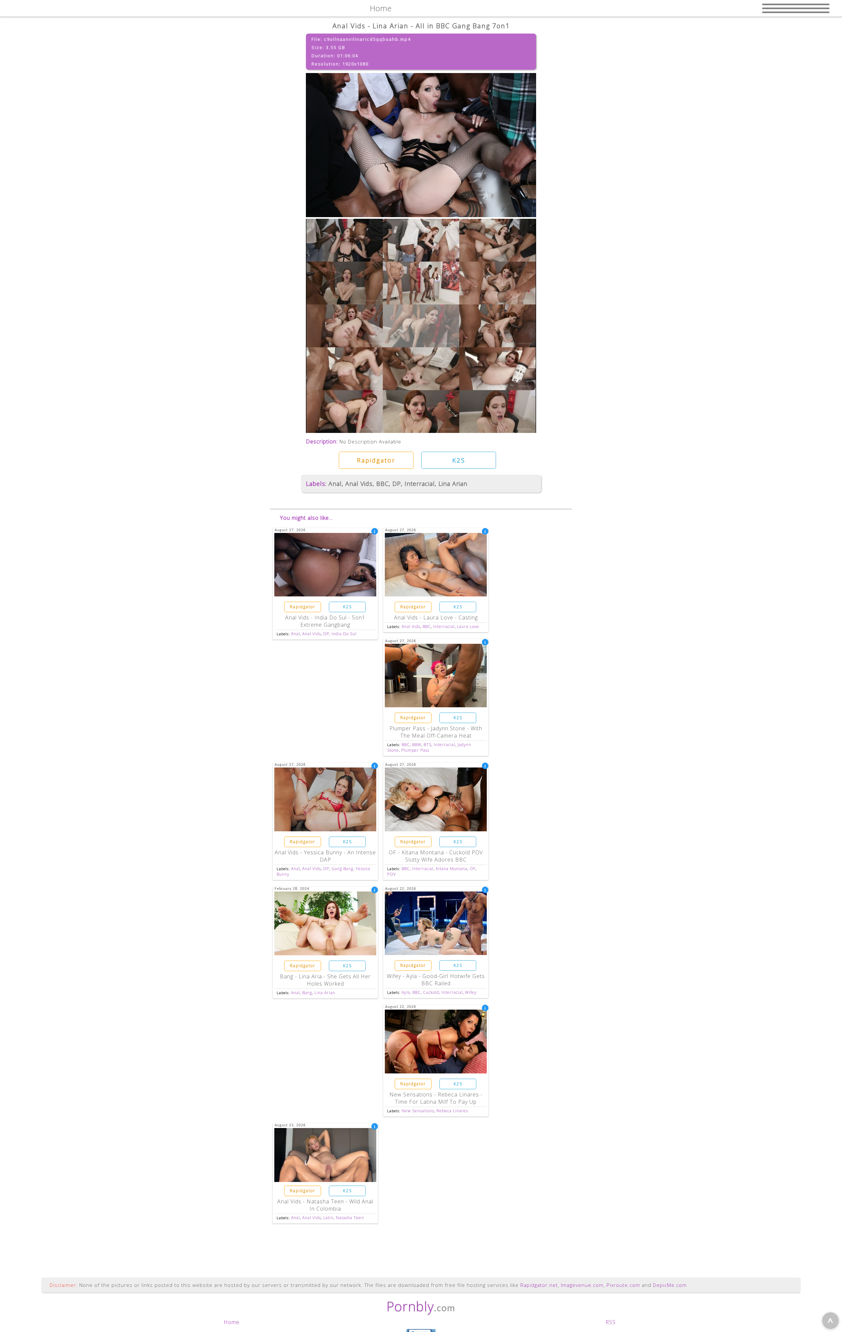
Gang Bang (342, 868)
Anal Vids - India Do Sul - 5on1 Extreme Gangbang (325, 621)
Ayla (406, 992)
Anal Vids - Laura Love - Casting (436, 617)
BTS (428, 744)
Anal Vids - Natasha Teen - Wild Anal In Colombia (325, 1205)
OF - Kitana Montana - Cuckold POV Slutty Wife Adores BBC (436, 856)
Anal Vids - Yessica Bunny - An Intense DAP (325, 856)
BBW (416, 744)
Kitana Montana (451, 868)
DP (396, 484)
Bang (307, 992)
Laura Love (468, 626)
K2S (458, 460)
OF (473, 868)
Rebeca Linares (452, 1111)
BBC (382, 484)
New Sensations (418, 1111)
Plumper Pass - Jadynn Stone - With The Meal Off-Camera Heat (435, 732)
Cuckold (431, 992)
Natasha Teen (350, 1217)
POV (391, 874)
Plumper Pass (415, 750)
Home (231, 1322)
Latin (328, 1217)
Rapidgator (376, 460)
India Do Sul (344, 634)
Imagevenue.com (582, 1285)
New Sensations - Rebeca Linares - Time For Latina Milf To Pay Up (436, 1098)
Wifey (471, 992)
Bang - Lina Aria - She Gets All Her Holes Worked (325, 980)
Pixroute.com (623, 1285)
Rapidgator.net (539, 1285)
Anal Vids (359, 484)
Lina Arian (452, 484)
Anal (335, 484)
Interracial (420, 484)
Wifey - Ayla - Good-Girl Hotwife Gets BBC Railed (436, 979)
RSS (611, 1322)
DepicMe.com (670, 1285)
